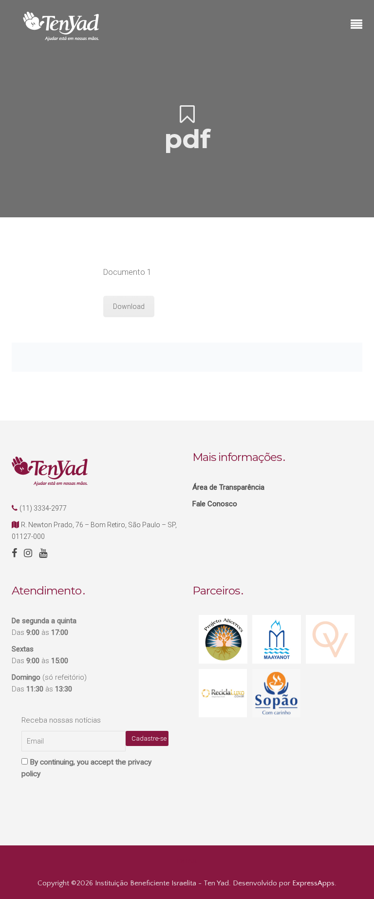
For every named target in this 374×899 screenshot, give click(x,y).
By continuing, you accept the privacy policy (86, 768)
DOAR (187, 861)
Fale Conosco (214, 503)
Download (129, 306)
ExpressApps (313, 883)
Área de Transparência (228, 487)
